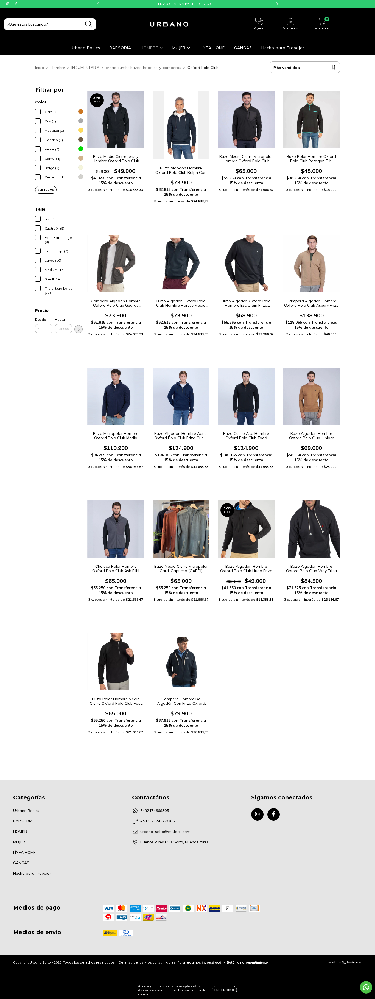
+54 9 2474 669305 (157, 821)
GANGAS (243, 47)
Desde (40, 319)
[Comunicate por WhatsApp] (366, 987)
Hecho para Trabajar (282, 47)
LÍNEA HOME (212, 47)
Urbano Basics (85, 47)
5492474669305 (154, 810)
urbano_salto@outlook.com (165, 831)
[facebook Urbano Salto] (15, 3)
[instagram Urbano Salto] (8, 3)
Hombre (58, 67)
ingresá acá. (212, 962)
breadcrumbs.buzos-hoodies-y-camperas (143, 67)
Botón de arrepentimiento (247, 962)
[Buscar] (88, 24)
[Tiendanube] (345, 963)
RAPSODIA (120, 47)
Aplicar (78, 329)
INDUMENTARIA (85, 67)
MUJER (179, 47)
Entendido (224, 990)
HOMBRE (150, 47)
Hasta (60, 319)
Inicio (39, 67)
